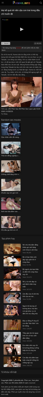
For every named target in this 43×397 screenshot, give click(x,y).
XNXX (3, 111)
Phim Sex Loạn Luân (28, 109)
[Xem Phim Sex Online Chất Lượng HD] (21, 3)
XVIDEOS (9, 111)
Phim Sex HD (16, 109)
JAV (9, 109)
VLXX (38, 109)
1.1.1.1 (18, 48)
